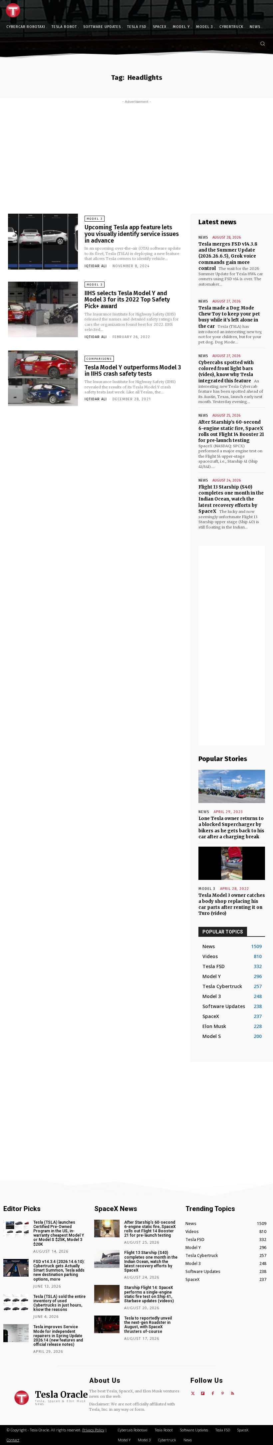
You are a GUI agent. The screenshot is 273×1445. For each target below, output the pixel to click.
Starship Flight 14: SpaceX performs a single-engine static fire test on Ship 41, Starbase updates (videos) (149, 1294)
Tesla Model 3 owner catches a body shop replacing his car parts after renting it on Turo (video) (231, 905)
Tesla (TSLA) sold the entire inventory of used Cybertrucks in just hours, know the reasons (59, 1303)
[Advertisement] (136, 153)
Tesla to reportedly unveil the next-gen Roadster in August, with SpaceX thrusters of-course (148, 1325)
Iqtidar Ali (96, 266)
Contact (13, 1439)
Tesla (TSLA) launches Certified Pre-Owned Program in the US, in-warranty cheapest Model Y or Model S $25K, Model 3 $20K (58, 1233)
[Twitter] (193, 1394)
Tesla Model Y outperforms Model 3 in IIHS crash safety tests (133, 371)
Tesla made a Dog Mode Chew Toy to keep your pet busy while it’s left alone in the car (229, 317)
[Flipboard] (203, 1394)
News (203, 237)
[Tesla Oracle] (15, 10)
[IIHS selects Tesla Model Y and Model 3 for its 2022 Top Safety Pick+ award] (43, 309)
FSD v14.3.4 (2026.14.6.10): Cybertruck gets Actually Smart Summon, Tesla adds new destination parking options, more (59, 1270)
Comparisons (99, 358)
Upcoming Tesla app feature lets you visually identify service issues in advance (132, 234)
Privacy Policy (93, 1429)
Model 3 (95, 218)
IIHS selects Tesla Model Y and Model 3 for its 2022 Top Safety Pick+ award (127, 300)
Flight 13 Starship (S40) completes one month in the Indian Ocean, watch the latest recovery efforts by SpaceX (231, 499)
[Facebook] (213, 1394)
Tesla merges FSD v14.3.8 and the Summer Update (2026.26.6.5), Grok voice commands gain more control (227, 256)
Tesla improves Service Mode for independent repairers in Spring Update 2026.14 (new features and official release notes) (58, 1336)
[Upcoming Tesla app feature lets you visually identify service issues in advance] (43, 242)
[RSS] (232, 1394)
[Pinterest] (222, 1394)
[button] (262, 43)
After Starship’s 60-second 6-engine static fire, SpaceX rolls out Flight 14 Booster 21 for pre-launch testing (231, 431)
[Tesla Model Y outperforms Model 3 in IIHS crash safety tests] (43, 378)
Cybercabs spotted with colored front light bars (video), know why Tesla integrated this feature (226, 372)
